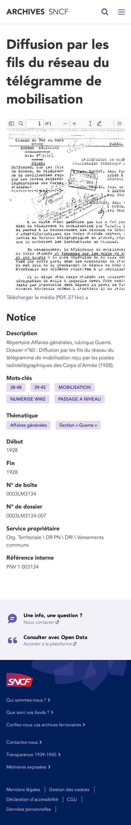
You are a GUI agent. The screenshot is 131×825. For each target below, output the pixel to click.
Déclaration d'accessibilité (32, 799)
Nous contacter (39, 622)
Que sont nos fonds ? (27, 712)
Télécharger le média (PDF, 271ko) (45, 297)
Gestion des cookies (69, 789)
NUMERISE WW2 (27, 399)
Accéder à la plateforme (48, 644)
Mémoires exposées (26, 767)
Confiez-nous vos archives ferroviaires (43, 725)
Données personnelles (28, 809)
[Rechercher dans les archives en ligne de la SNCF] (105, 12)
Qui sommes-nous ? (26, 700)
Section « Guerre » (78, 425)
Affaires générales (28, 425)
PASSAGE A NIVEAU (79, 399)
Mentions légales (23, 789)
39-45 (40, 387)
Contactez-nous (22, 742)
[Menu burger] (121, 12)
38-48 (16, 387)
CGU (72, 799)
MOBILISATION (75, 387)
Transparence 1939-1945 (31, 754)
